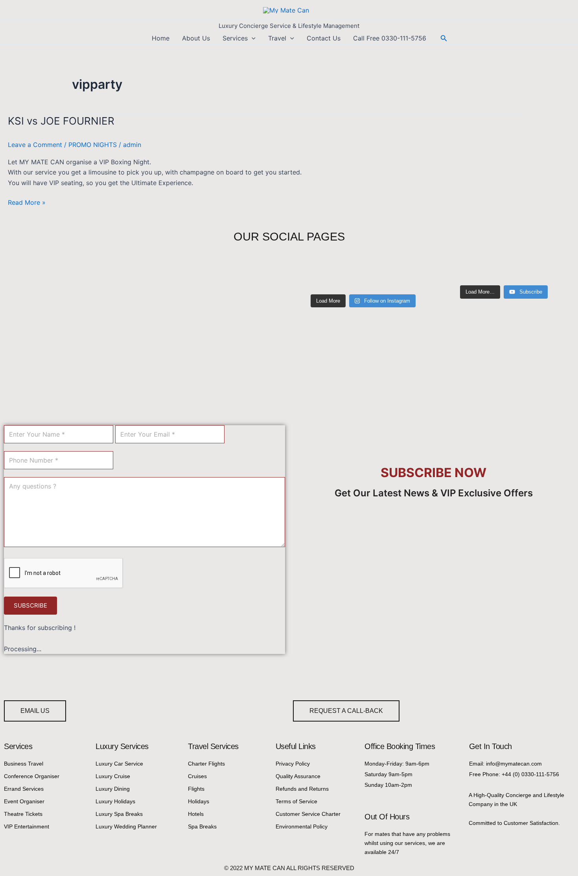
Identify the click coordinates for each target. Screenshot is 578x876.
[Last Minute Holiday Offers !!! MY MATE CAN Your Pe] (380, 279)
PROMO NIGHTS (92, 145)
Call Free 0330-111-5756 (389, 38)
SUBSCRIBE (30, 605)
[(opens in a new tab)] (53, 271)
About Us (196, 38)
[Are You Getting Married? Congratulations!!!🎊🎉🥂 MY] (312, 279)
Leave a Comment (35, 145)
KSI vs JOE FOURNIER (61, 121)
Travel (277, 38)
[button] (252, 38)
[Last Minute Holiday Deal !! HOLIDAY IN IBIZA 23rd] (346, 279)
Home (160, 38)
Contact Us (324, 38)
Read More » (27, 201)
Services (235, 38)
